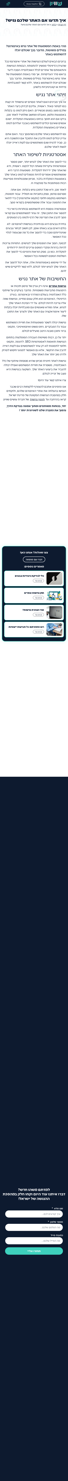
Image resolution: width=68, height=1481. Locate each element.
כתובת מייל (57, 1235)
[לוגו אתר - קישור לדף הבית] (55, 4)
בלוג (54, 24)
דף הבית (62, 24)
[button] (8, 4)
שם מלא (58, 1208)
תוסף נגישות (37, 399)
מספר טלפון (56, 1222)
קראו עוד (38, 581)
